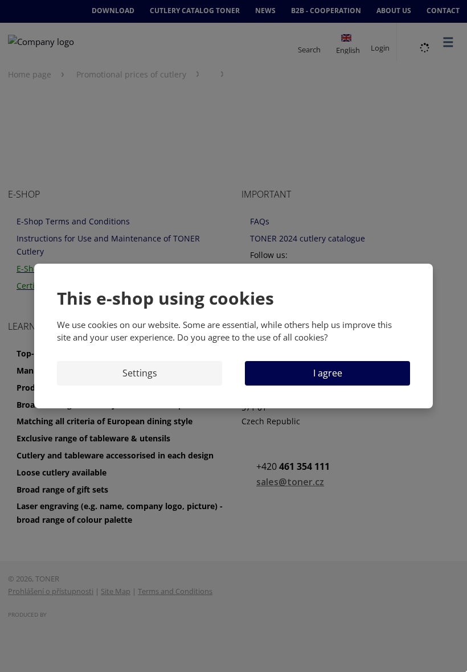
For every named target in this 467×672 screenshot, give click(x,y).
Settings (139, 373)
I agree (327, 373)
